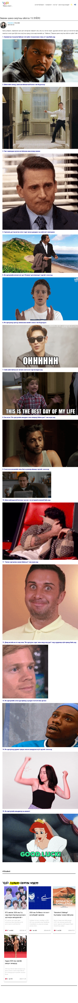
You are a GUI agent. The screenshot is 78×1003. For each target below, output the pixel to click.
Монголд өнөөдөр (63, 5)
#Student (6, 871)
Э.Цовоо (11, 23)
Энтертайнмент (39, 5)
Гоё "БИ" (55, 5)
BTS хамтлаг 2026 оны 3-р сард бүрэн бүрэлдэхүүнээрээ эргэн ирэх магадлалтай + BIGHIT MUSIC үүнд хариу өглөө (15, 917)
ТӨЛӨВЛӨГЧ (48, 5)
